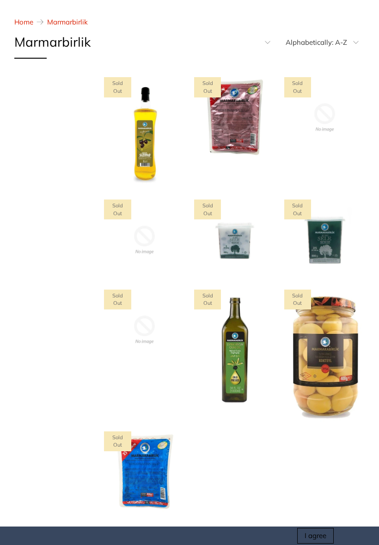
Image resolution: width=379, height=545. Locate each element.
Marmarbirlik (67, 21)
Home (23, 21)
